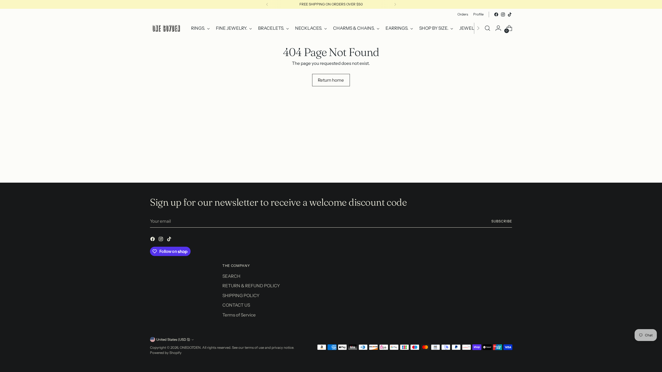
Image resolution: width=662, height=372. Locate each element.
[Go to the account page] (498, 28)
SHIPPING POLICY (240, 295)
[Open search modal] (487, 28)
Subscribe (501, 221)
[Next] (395, 4)
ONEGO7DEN (190, 347)
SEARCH (231, 276)
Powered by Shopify (166, 353)
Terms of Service (239, 314)
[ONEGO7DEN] (167, 28)
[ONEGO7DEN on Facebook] (496, 14)
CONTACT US (236, 305)
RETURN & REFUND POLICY (251, 285)
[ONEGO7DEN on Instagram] (503, 14)
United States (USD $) (173, 339)
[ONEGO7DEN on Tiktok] (509, 14)
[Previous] (267, 4)
